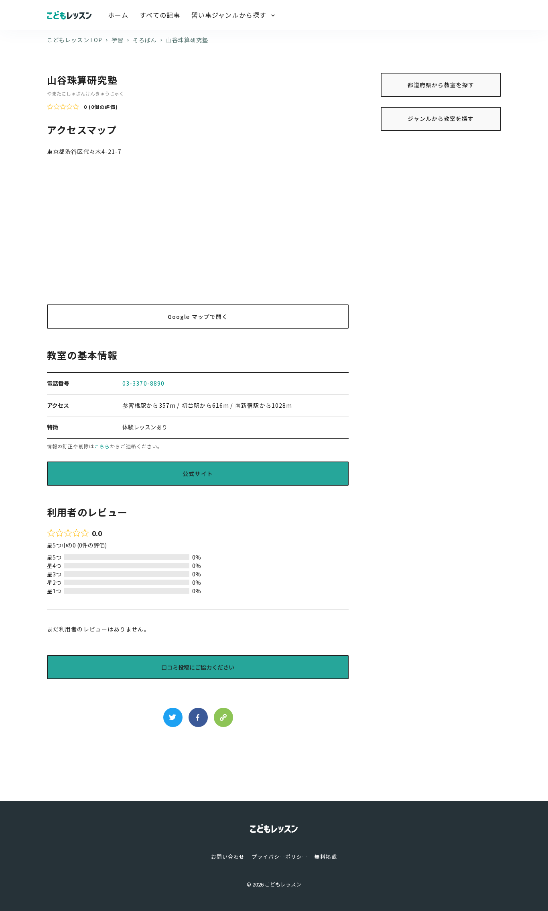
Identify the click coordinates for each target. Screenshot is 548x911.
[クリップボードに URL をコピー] (223, 717)
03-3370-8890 (143, 383)
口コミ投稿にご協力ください (197, 667)
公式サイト (198, 474)
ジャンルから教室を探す (441, 118)
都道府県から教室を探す (441, 84)
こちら (102, 446)
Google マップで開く (198, 317)
